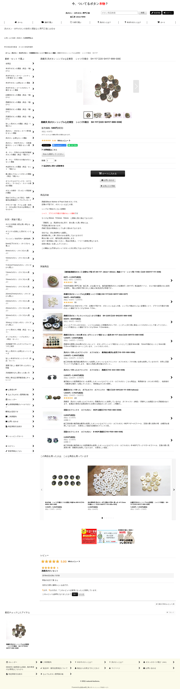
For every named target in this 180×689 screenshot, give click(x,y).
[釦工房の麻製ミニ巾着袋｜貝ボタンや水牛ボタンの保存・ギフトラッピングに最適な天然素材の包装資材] (125, 536)
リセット (171, 612)
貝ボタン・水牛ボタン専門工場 (78, 13)
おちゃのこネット (86, 687)
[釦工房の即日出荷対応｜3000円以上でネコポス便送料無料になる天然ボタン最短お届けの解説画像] (89, 536)
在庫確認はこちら (50, 150)
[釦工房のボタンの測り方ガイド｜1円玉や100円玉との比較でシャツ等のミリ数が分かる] (107, 536)
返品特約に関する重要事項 (53, 166)
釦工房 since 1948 (77, 17)
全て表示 (164, 604)
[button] (79, 86)
